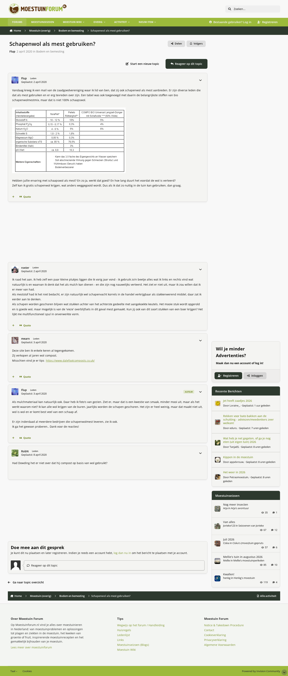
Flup (12, 51)
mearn (25, 338)
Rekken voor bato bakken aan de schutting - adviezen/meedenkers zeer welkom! (248, 419)
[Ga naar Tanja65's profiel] (217, 442)
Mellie (226, 560)
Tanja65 (234, 447)
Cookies (27, 671)
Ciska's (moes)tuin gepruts (248, 543)
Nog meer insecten (235, 504)
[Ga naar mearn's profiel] (15, 340)
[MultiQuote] (13, 197)
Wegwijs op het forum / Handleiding (141, 625)
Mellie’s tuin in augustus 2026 (243, 557)
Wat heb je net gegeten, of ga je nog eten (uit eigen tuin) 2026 (247, 440)
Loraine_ (235, 405)
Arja (225, 508)
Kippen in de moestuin (238, 457)
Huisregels (124, 630)
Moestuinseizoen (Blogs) (133, 645)
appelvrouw (237, 462)
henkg (226, 578)
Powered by (261, 671)
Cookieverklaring (215, 635)
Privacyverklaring (215, 640)
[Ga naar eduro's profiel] (217, 422)
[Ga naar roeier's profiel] (15, 269)
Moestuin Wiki (126, 650)
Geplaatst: (256, 405)
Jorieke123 (229, 525)
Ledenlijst (123, 635)
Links (120, 640)
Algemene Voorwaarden (219, 645)
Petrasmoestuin (239, 477)
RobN (25, 451)
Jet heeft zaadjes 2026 (237, 401)
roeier (25, 268)
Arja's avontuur (240, 508)
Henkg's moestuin (244, 578)
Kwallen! (228, 574)
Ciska (226, 543)
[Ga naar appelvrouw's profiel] (217, 459)
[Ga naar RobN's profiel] (15, 453)
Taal (13, 671)
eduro (233, 428)
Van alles (229, 522)
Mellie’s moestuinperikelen (248, 560)
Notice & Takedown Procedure (224, 625)
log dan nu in (122, 553)
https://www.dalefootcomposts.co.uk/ (70, 360)
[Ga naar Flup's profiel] (15, 80)
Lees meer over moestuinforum (31, 647)
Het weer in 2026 (234, 472)
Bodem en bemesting (50, 51)
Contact (209, 630)
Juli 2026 (228, 539)
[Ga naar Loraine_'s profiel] (217, 403)
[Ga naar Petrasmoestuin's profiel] (217, 477)
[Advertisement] (107, 232)
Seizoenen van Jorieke (251, 525)
